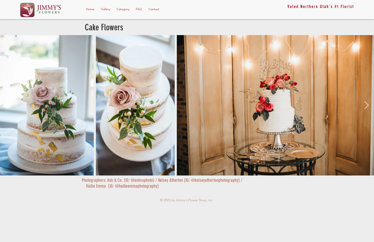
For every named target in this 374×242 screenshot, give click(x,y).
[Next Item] (366, 105)
